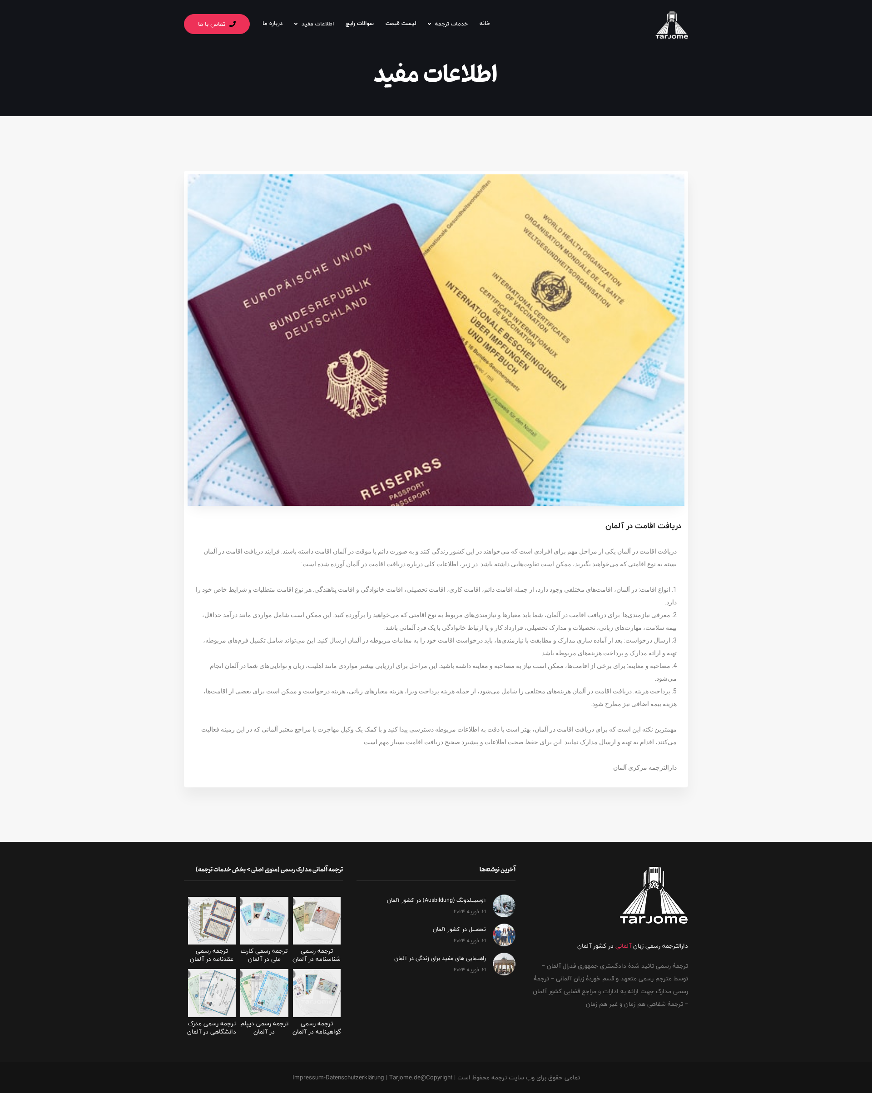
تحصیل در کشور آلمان (459, 929)
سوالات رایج (360, 23)
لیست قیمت (401, 23)
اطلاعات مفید (318, 24)
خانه (485, 23)
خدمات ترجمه (451, 24)
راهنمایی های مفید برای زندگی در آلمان (440, 958)
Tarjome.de (405, 1077)
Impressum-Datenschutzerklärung (338, 1077)
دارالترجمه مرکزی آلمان (645, 767)
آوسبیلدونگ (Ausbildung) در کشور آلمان (436, 900)
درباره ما (272, 23)
